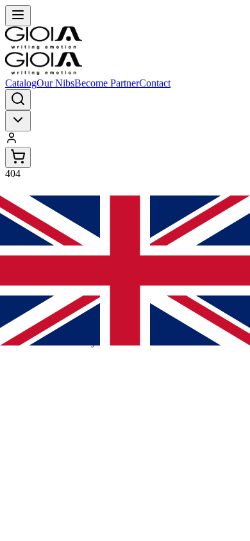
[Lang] (18, 120)
